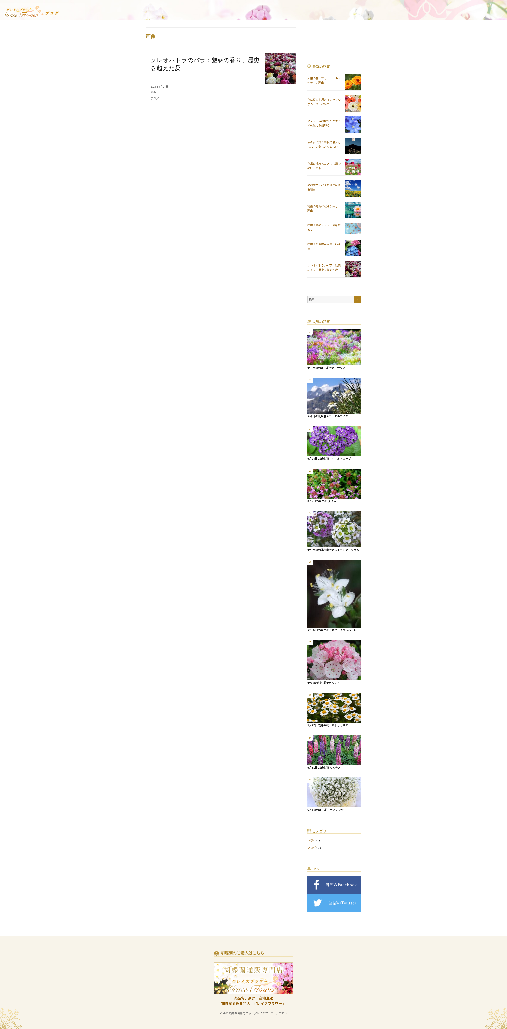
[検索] (357, 299)
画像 (153, 92)
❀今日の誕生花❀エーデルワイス (327, 416)
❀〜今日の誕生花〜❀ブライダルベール (331, 630)
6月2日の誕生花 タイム (321, 501)
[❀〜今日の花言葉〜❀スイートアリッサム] (334, 529)
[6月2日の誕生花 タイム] (334, 484)
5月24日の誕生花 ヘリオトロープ (329, 458)
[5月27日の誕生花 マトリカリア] (334, 708)
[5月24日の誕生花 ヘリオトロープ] (334, 441)
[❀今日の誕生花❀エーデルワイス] (334, 396)
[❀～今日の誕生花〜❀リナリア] (334, 347)
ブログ (155, 98)
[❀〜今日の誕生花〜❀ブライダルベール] (334, 594)
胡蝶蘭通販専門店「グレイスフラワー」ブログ (258, 1013)
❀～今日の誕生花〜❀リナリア (326, 367)
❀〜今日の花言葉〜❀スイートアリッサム (333, 549)
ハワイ (311, 840)
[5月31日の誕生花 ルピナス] (334, 750)
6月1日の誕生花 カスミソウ (325, 809)
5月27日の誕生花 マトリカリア (327, 725)
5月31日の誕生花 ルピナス (324, 767)
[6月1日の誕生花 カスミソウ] (334, 792)
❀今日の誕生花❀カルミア (323, 682)
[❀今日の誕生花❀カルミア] (334, 660)
